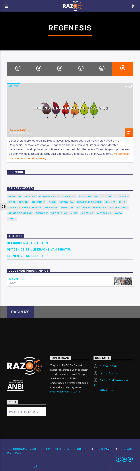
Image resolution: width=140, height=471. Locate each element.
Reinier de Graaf (20, 213)
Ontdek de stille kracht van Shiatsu (39, 249)
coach (106, 196)
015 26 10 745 (108, 366)
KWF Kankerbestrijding (24, 207)
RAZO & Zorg (118, 207)
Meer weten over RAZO (64, 391)
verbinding (59, 213)
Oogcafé (67, 207)
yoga (118, 213)
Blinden (30, 196)
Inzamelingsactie (89, 202)
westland (104, 213)
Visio (74, 213)
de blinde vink (18, 202)
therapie (42, 213)
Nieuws (13, 86)
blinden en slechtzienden (57, 196)
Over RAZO (104, 449)
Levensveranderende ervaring (71, 108)
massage (51, 207)
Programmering (23, 449)
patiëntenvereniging (91, 207)
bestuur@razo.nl (109, 373)
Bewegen (14, 196)
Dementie (38, 202)
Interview (67, 202)
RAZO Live (17, 279)
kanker (110, 202)
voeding (87, 213)
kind (122, 202)
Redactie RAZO (18, 130)
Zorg (11, 218)
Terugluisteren (56, 449)
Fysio (52, 202)
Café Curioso (88, 196)
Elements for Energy (25, 256)
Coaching (121, 196)
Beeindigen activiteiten (27, 243)
